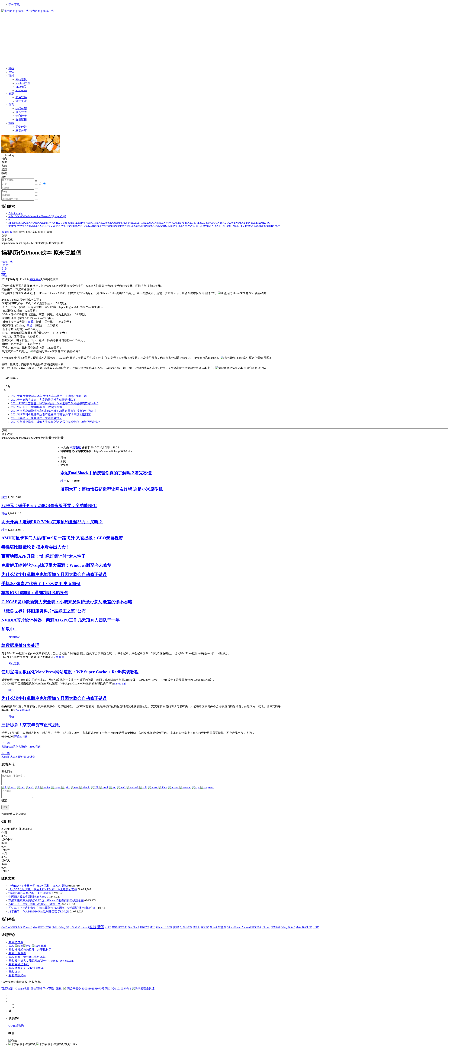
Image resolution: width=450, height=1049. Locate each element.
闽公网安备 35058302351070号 (86, 988)
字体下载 (14, 4)
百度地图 (7, 988)
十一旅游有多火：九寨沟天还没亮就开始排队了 (43, 399)
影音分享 (21, 130)
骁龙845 (17, 927)
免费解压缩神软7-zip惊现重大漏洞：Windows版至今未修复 (56, 565)
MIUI (152, 927)
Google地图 (22, 988)
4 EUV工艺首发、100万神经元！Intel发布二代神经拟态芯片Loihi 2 (54, 403)
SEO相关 (21, 86)
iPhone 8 (27, 927)
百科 (11, 75)
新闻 (61, 657)
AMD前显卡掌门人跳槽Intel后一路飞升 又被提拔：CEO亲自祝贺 (62, 538)
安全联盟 (36, 988)
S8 (228, 927)
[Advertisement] (225, 39)
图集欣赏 (21, 126)
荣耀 (114, 927)
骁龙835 (122, 927)
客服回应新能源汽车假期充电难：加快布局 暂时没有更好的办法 (53, 410)
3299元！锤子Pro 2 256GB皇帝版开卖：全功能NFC (49, 505)
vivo (35, 927)
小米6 (108, 927)
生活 (11, 72)
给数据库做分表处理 (20, 645)
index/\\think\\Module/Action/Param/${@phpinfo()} (37, 216)
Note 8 (213, 927)
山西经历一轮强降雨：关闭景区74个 (36, 418)
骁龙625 (205, 927)
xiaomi (85, 927)
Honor (237, 927)
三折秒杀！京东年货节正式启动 (30, 725)
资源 (11, 93)
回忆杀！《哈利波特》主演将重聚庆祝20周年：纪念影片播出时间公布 (52, 907)
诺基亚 (196, 927)
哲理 (176, 927)
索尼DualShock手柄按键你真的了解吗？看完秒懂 (106, 473)
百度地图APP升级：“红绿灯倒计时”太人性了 (43, 556)
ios (232, 927)
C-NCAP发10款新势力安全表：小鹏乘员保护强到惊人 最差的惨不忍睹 (66, 602)
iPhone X (161, 927)
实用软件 (21, 97)
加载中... (9, 629)
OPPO (41, 927)
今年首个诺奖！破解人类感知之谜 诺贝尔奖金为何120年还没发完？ (56, 421)
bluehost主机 (22, 83)
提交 (5, 807)
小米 (55, 927)
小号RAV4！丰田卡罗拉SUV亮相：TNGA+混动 (38, 885)
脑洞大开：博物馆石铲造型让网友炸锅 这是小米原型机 (111, 489)
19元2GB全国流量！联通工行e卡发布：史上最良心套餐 (42, 889)
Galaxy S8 (64, 927)
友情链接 (21, 119)
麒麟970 (144, 927)
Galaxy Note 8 (288, 927)
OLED (308, 927)
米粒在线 (75, 447)
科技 (11, 68)
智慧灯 (221, 927)
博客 (11, 123)
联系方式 (21, 112)
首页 (4, 231)
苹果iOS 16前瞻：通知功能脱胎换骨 (34, 592)
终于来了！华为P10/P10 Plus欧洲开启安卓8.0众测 (38, 911)
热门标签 (21, 108)
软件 (124, 683)
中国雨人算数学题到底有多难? (27, 896)
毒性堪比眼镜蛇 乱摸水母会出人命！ (35, 547)
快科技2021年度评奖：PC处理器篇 (29, 893)
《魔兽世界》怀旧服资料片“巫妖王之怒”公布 (43, 611)
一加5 (316, 927)
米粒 (59, 988)
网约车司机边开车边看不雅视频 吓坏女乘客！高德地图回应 (51, 414)
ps (21, 736)
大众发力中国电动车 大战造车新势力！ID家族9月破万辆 (49, 396)
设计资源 (21, 101)
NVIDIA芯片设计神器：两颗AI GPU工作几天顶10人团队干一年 (60, 620)
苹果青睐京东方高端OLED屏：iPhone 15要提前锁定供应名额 (46, 900)
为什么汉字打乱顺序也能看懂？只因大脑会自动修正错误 (54, 574)
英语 (27, 710)
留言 (11, 104)
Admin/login (15, 213)
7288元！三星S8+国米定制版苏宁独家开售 (34, 904)
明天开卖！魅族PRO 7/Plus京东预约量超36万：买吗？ (52, 521)
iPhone (117, 683)
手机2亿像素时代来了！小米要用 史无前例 (41, 583)
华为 (189, 927)
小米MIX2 (75, 927)
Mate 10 (300, 927)
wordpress (21, 90)
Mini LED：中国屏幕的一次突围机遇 (36, 407)
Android (246, 927)
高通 (30, 321)
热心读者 (21, 115)
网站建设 (21, 79)
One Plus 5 (133, 927)
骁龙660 (256, 927)
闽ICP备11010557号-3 (118, 988)
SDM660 (275, 927)
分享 (55, 657)
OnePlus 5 (6, 927)
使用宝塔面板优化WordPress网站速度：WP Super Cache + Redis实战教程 (70, 672)
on (9, 219)
